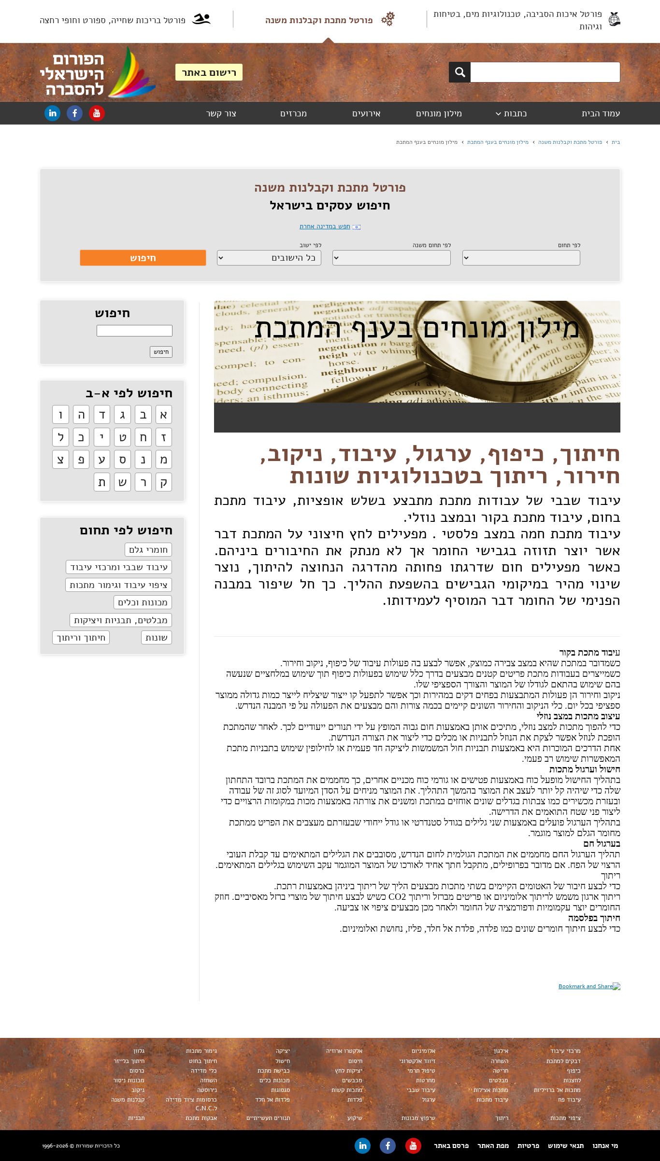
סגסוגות (280, 1090)
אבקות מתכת (201, 1118)
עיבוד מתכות (492, 1099)
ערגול (428, 1099)
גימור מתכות (201, 1051)
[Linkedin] (52, 113)
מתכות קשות (346, 1090)
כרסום (136, 1070)
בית (616, 142)
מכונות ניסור (128, 1080)
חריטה (500, 1070)
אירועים (366, 113)
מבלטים (498, 1080)
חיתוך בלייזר (129, 1061)
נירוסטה (207, 1090)
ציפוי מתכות (565, 1118)
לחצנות (572, 1080)
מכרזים (293, 113)
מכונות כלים (274, 1080)
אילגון (501, 1051)
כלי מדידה (204, 1070)
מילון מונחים (439, 113)
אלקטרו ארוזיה (344, 1051)
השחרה (499, 1061)
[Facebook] (75, 113)
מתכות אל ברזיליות (557, 1090)
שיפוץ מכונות (418, 1118)
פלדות (354, 1099)
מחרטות (425, 1080)
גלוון (138, 1051)
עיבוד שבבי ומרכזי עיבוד (119, 567)
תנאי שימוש (566, 1145)
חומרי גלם (148, 549)
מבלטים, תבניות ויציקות (121, 620)
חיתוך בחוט (203, 1061)
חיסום (355, 1061)
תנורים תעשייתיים (268, 1118)
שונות (156, 637)
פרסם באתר (451, 1145)
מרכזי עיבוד (565, 1051)
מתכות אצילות (490, 1090)
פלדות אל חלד (272, 1099)
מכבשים (352, 1080)
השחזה (208, 1080)
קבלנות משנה (127, 1099)
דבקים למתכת (563, 1061)
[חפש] (460, 72)
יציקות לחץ (348, 1070)
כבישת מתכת (274, 1070)
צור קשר (221, 113)
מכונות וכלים (143, 602)
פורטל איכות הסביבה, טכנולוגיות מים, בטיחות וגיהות (517, 20)
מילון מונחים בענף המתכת (498, 142)
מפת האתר (493, 1145)
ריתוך (501, 1118)
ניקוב (137, 1090)
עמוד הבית (601, 113)
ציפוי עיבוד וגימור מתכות (119, 584)
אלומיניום (423, 1051)
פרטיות (528, 1145)
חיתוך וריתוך (81, 637)
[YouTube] (97, 113)
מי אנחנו (605, 1145)
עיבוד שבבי (420, 1090)
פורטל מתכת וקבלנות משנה (319, 20)
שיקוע (354, 1118)
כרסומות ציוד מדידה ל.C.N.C (191, 1104)
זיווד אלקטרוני (417, 1061)
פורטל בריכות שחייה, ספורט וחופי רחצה (113, 20)
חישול (282, 1061)
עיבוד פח (569, 1099)
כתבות (515, 113)
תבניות (136, 1118)
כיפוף (574, 1070)
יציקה (283, 1051)
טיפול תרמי (421, 1070)
